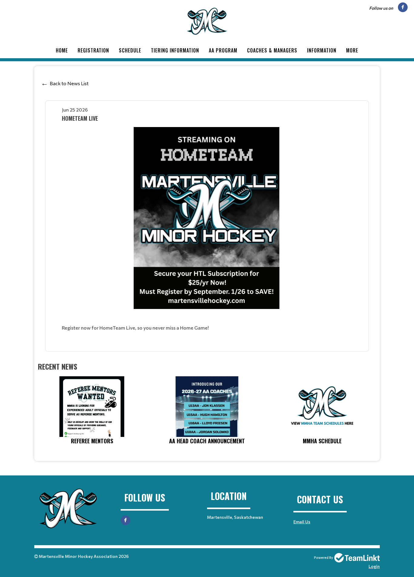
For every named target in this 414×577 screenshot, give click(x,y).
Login (374, 566)
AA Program (223, 50)
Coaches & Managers (272, 50)
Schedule (130, 50)
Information (321, 50)
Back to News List (69, 83)
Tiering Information (175, 50)
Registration (93, 50)
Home (62, 50)
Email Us (301, 521)
